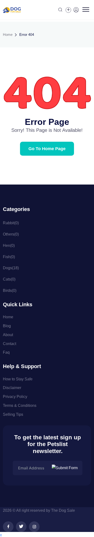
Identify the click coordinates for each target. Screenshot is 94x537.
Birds (9, 290)
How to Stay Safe (18, 379)
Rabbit (11, 223)
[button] (1, 534)
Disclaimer (12, 388)
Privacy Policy (15, 397)
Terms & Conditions (19, 405)
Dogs (11, 268)
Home (8, 34)
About (8, 335)
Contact (9, 344)
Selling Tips (13, 414)
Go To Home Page (47, 148)
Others (11, 234)
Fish (9, 257)
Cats (9, 279)
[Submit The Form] (65, 468)
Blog (7, 326)
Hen (9, 245)
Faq (6, 352)
